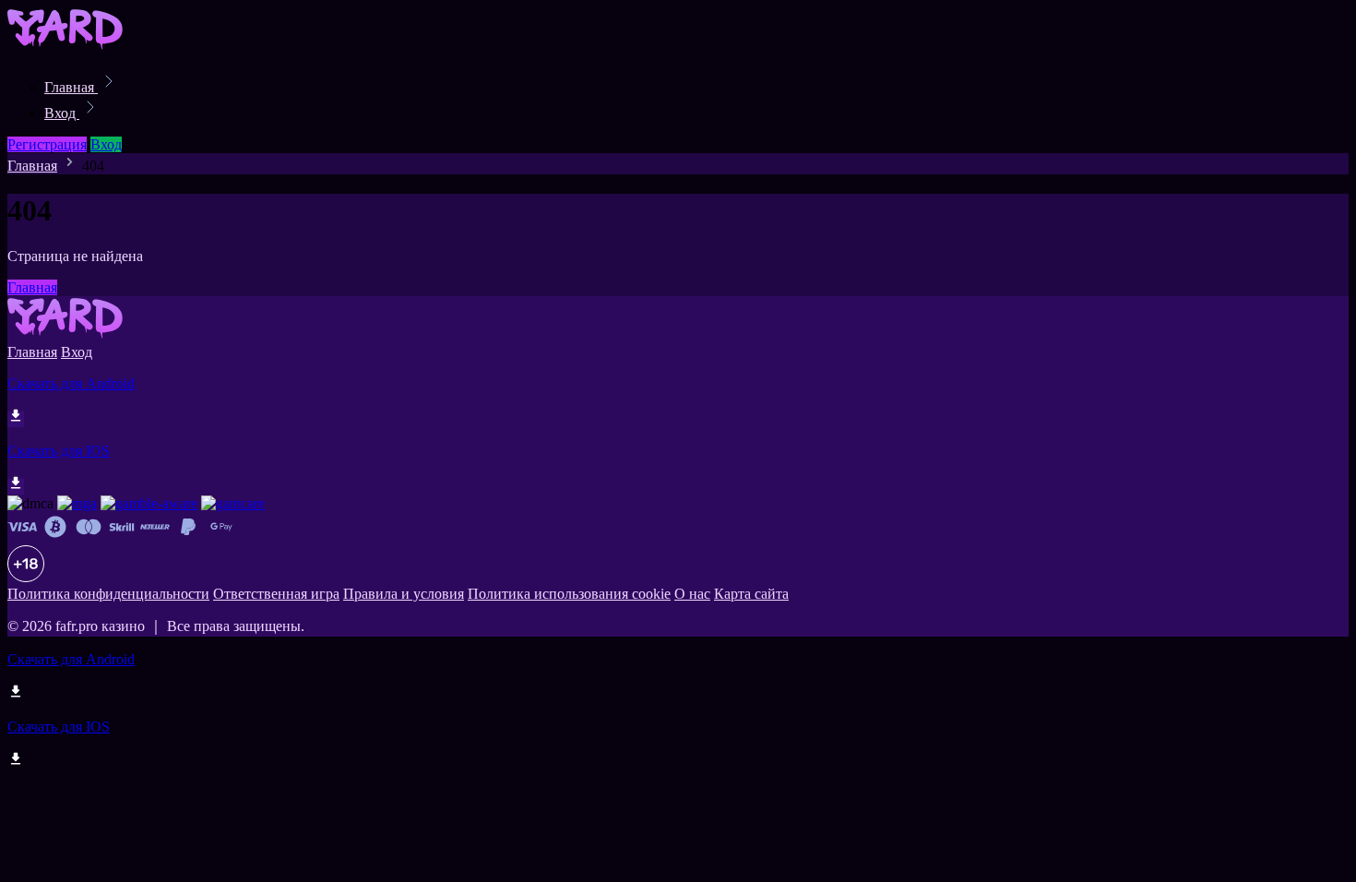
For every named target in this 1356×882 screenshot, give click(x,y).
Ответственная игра (276, 594)
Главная (71, 87)
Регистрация (47, 144)
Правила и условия (403, 594)
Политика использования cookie (569, 594)
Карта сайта (751, 594)
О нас (692, 594)
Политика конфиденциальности (108, 594)
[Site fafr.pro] (70, 46)
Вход (61, 113)
